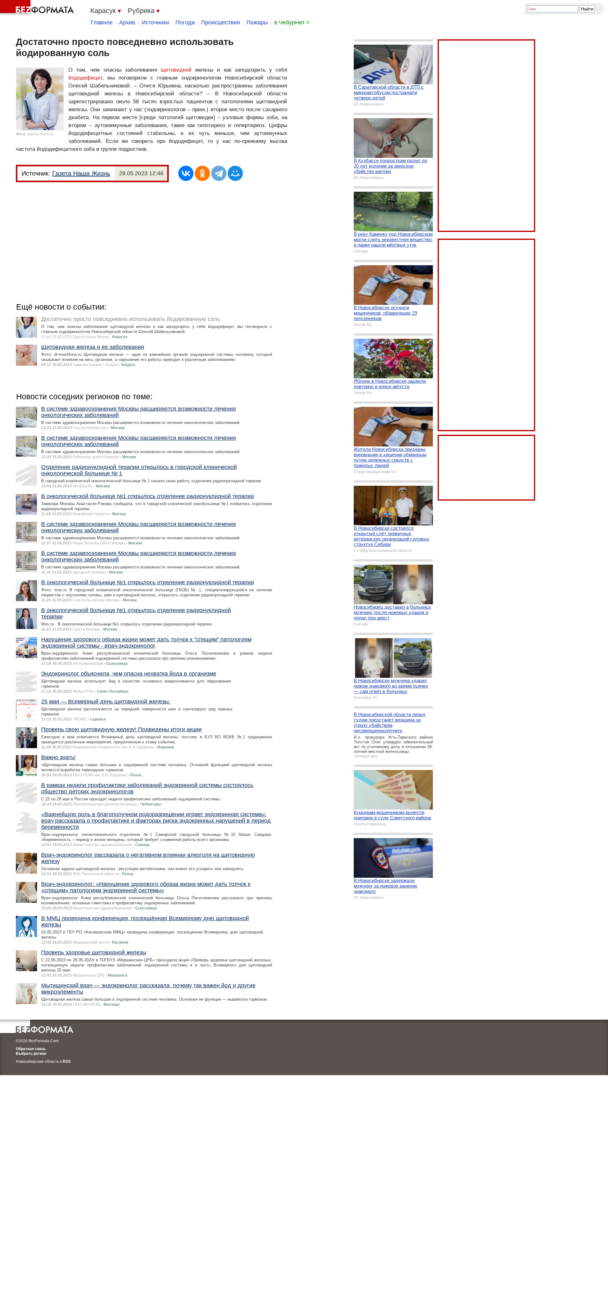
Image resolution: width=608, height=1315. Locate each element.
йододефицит (85, 78)
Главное (102, 22)
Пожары (257, 22)
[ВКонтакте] (185, 173)
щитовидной (176, 70)
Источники (155, 22)
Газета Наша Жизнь (81, 173)
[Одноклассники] (202, 173)
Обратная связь (31, 1049)
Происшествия (220, 22)
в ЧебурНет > (292, 22)
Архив (127, 22)
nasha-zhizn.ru (40, 134)
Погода (185, 22)
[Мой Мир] (235, 173)
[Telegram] (218, 173)
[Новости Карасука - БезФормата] (38, 8)
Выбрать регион (31, 1053)
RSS (67, 1061)
